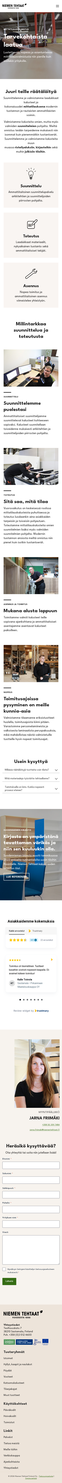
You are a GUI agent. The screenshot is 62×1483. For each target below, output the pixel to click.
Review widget (22, 1010)
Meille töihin (10, 1449)
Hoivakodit (10, 1416)
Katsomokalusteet (14, 1383)
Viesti (5, 1232)
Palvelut (8, 1437)
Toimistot (9, 1422)
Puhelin (6, 1203)
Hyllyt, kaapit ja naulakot (18, 1364)
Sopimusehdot (31, 1478)
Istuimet (8, 1358)
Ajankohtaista (12, 1462)
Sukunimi (7, 1173)
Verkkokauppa (12, 1455)
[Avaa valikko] (57, 6)
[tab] (20, 1000)
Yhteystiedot (11, 1468)
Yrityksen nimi (10, 1218)
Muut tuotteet (12, 1395)
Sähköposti (8, 1188)
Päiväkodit (10, 1410)
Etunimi (6, 1159)
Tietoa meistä (11, 1443)
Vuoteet (8, 1377)
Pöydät (8, 1370)
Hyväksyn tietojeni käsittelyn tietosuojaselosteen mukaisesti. (31, 1270)
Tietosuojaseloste (46, 1476)
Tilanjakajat (10, 1389)
